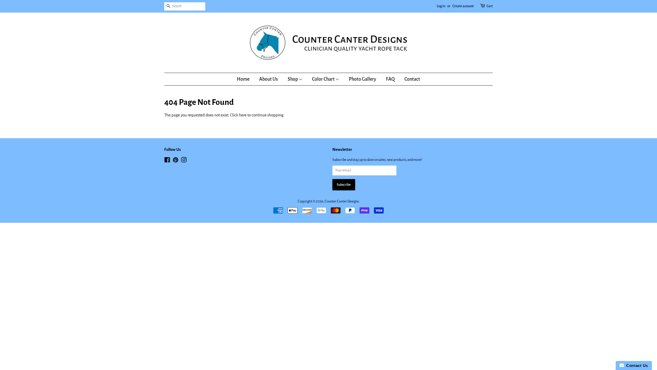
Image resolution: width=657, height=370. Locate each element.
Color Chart (323, 79)
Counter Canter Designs (342, 201)
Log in (441, 6)
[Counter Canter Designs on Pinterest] (175, 161)
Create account (463, 6)
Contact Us (636, 365)
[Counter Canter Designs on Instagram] (184, 161)
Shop (293, 79)
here (243, 115)
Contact (412, 79)
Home (243, 79)
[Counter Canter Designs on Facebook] (167, 161)
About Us (268, 79)
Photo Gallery (362, 79)
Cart (490, 6)
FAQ (390, 79)
